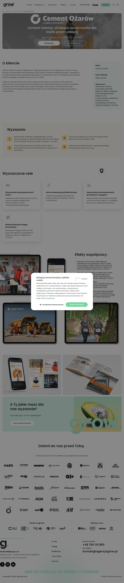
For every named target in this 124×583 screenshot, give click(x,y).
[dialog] (62, 291)
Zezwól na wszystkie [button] (76, 304)
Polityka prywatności (48, 298)
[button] (52, 305)
